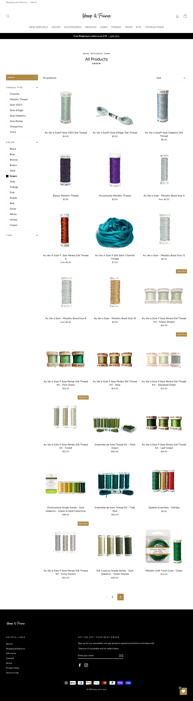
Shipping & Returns (15, 648)
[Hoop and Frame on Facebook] (80, 665)
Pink (12, 192)
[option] (96, 36)
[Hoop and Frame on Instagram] (86, 665)
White (13, 214)
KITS (138, 27)
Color (10, 142)
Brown (13, 165)
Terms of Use (12, 672)
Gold (12, 170)
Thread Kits (16, 126)
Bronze (14, 159)
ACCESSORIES (72, 27)
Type (9, 235)
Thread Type (14, 87)
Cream (13, 225)
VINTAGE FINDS (154, 27)
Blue (12, 154)
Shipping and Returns (16, 2)
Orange (14, 187)
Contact (10, 658)
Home (86, 53)
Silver (13, 208)
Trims (13, 132)
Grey (12, 181)
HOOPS (56, 27)
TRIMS (128, 27)
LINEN (104, 27)
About (33, 2)
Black (13, 148)
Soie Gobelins (17, 115)
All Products (96, 53)
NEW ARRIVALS (38, 27)
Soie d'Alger (17, 110)
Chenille (14, 93)
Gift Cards (11, 653)
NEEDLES (90, 27)
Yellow (13, 219)
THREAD (116, 27)
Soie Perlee (16, 121)
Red (12, 203)
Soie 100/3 (16, 104)
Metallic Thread (18, 99)
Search (9, 644)
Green (11, 77)
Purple (13, 197)
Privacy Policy (12, 668)
